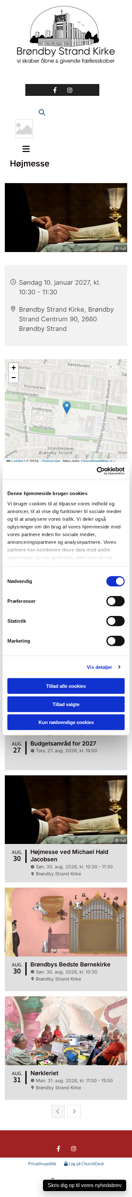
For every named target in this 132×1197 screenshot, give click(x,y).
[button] (24, 149)
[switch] (115, 601)
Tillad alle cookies (66, 686)
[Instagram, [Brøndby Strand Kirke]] (70, 90)
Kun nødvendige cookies (66, 722)
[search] (39, 109)
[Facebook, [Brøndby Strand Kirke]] (55, 90)
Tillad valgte (66, 704)
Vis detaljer (99, 667)
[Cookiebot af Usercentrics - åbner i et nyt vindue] (97, 471)
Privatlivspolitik (42, 1164)
